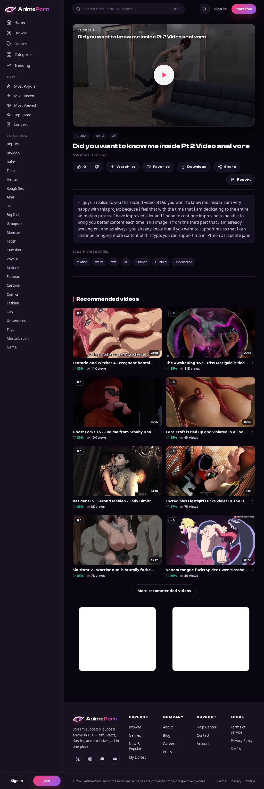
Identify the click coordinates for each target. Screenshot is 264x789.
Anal (10, 197)
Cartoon (13, 285)
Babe (11, 162)
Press (167, 752)
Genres (20, 43)
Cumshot (14, 250)
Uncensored (16, 320)
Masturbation (18, 338)
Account (203, 743)
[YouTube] (115, 759)
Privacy (236, 781)
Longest (21, 124)
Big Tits (13, 144)
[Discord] (102, 759)
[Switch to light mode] (205, 9)
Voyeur (12, 259)
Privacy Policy (241, 740)
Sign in (17, 780)
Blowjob (13, 153)
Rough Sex (15, 188)
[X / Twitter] (77, 759)
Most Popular (25, 86)
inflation (81, 135)
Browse (20, 32)
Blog (166, 735)
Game (12, 347)
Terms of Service (238, 730)
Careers (169, 743)
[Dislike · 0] (96, 166)
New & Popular (135, 746)
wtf (114, 135)
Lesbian (13, 303)
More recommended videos (164, 590)
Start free (244, 9)
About (168, 727)
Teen (11, 170)
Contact (203, 735)
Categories (23, 54)
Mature (13, 267)
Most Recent (25, 95)
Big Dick (13, 214)
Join (47, 780)
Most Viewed (25, 105)
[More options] (159, 364)
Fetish (11, 241)
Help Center (207, 727)
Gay (10, 312)
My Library (137, 757)
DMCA (236, 748)
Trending (22, 65)
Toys (10, 329)
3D (9, 206)
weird (100, 135)
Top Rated (22, 114)
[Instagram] (90, 759)
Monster (13, 232)
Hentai (12, 179)
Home (19, 22)
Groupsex (14, 223)
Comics (12, 294)
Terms (221, 781)
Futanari (13, 276)
